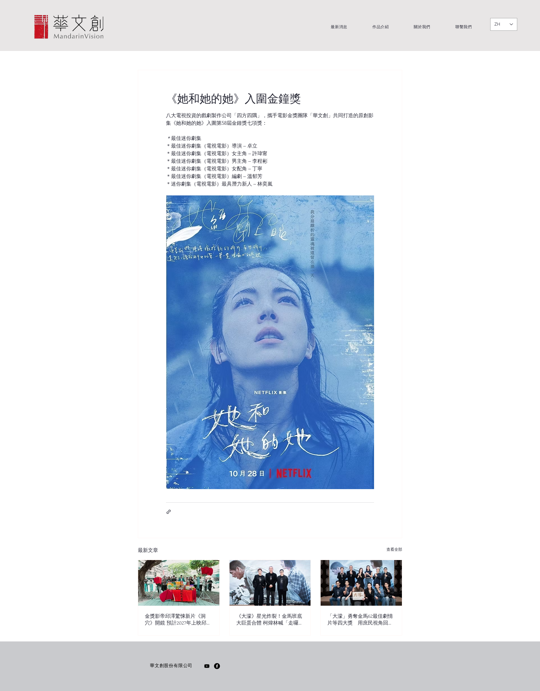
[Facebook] (217, 666)
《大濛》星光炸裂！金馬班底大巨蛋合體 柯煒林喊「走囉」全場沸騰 (269, 620)
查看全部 (394, 549)
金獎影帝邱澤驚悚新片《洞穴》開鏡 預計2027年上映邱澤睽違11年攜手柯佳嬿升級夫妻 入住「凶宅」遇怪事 (178, 620)
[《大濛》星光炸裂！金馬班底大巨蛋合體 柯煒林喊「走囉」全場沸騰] (270, 583)
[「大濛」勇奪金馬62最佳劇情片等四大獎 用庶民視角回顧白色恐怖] (361, 583)
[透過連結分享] (168, 511)
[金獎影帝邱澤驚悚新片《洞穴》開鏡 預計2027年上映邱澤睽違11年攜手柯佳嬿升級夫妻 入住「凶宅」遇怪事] (178, 583)
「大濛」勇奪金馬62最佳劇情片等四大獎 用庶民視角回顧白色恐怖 (360, 620)
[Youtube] (207, 666)
